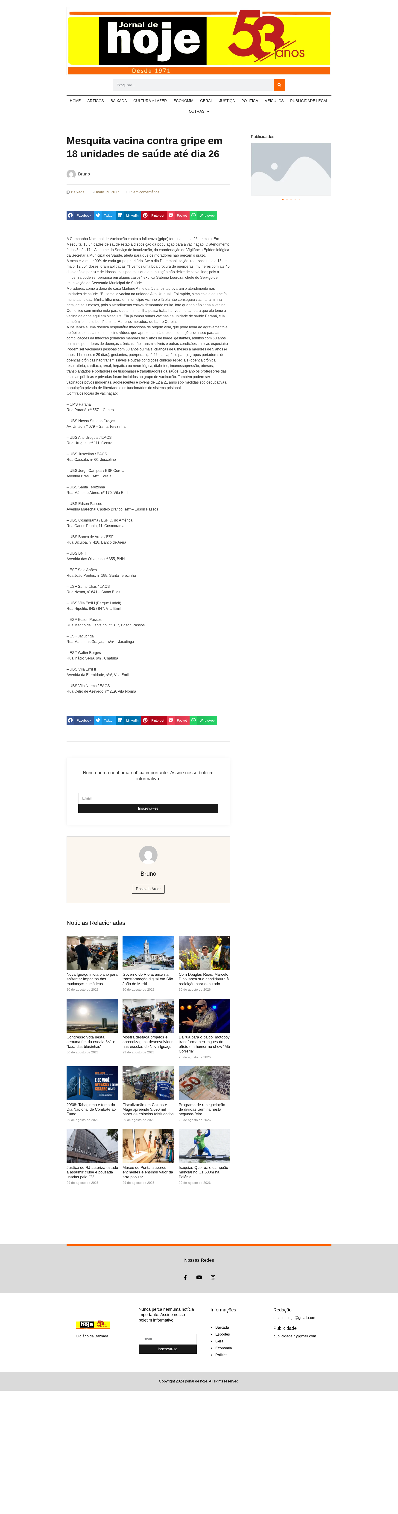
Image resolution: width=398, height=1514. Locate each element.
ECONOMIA (183, 101)
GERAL (206, 101)
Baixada (78, 192)
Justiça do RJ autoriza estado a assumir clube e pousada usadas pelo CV (92, 1172)
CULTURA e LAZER (150, 101)
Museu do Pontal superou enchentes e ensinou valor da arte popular (148, 1172)
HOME (75, 101)
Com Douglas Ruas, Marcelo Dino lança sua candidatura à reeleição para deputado (204, 979)
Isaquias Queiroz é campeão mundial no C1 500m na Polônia (203, 1172)
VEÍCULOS (274, 101)
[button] (80, 215)
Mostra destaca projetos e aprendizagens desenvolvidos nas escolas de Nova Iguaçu (148, 1042)
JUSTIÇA (227, 101)
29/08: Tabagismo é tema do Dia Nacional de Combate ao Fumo (91, 1109)
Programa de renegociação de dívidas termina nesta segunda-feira (202, 1109)
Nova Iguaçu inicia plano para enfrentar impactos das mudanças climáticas (92, 979)
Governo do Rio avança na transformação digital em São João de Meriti (148, 979)
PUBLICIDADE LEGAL (309, 101)
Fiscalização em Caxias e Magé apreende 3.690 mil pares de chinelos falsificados (148, 1109)
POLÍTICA (249, 101)
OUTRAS (197, 111)
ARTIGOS (95, 101)
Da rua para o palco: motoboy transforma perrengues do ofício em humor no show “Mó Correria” (204, 1044)
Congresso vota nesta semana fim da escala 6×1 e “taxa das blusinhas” (91, 1042)
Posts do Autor (148, 889)
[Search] (279, 85)
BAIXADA (119, 101)
